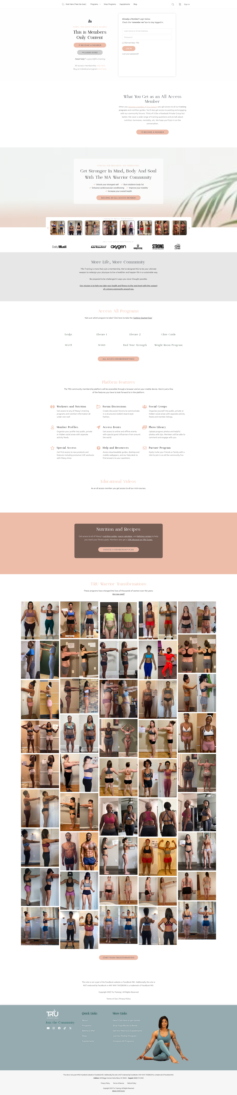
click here (101, 65)
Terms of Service (118, 1083)
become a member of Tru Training (142, 106)
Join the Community (60, 1022)
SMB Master (121, 1091)
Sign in (187, 4)
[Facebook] (59, 1028)
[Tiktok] (64, 1028)
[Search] (172, 4)
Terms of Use (112, 999)
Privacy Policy (125, 999)
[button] (47, 227)
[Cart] (180, 4)
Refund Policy (131, 1083)
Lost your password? (130, 54)
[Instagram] (53, 1028)
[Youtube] (48, 1028)
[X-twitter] (70, 1028)
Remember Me (131, 42)
